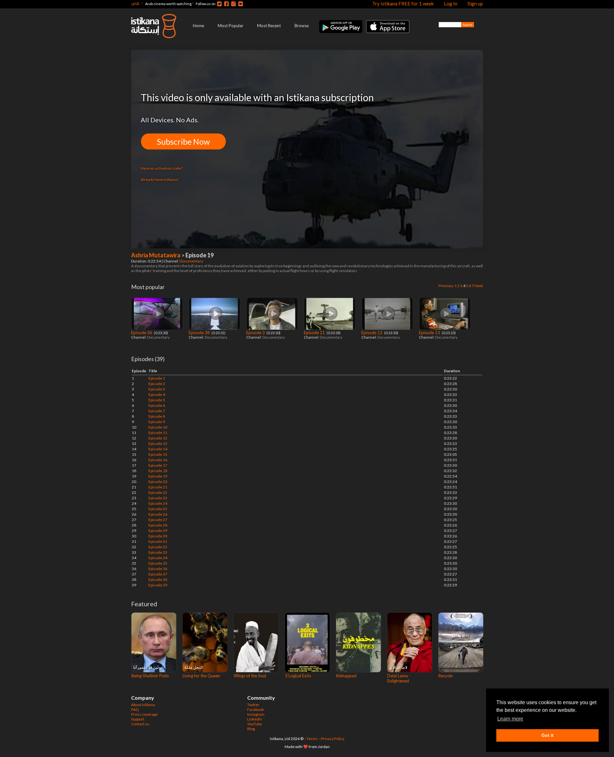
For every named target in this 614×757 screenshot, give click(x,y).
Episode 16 (157, 459)
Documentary (191, 261)
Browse (302, 25)
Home (198, 25)
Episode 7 (156, 410)
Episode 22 (157, 492)
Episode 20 (157, 481)
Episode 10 (157, 427)
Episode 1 (156, 378)
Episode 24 (157, 503)
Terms (312, 738)
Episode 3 (256, 332)
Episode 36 (142, 332)
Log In (450, 3)
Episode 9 (156, 421)
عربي (135, 2)
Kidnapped (346, 675)
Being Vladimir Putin (150, 675)
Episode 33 (157, 552)
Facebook (255, 709)
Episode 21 (157, 487)
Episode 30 (157, 536)
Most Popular (230, 25)
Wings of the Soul (250, 675)
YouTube (254, 723)
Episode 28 (157, 525)
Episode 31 (157, 541)
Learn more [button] (510, 718)
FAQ (135, 709)
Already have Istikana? (159, 179)
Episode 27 (157, 519)
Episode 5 (156, 400)
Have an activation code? (162, 168)
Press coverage (144, 714)
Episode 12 (372, 332)
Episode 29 (157, 530)
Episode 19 (157, 476)
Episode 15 (157, 454)
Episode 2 (156, 383)
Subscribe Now (183, 141)
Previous (446, 285)
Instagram (255, 714)
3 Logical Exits (298, 675)
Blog (251, 728)
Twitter (253, 704)
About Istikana (143, 704)
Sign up (475, 3)
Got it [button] (547, 735)
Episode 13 (430, 332)
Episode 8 (156, 416)
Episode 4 (156, 394)
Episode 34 (157, 557)
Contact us (140, 723)
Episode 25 (157, 508)
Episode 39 (157, 585)
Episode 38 (200, 332)
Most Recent (269, 25)
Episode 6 (156, 405)
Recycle (445, 675)
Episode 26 (157, 514)
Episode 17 (157, 465)
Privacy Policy (332, 738)
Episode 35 (157, 563)
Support (137, 719)
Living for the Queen (201, 675)
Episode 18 (157, 470)
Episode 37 (157, 574)
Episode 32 (157, 546)
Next (479, 285)
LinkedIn (254, 719)
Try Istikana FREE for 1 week (403, 3)
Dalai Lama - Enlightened (398, 678)
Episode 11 (315, 332)
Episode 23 (157, 497)
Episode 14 (157, 449)
